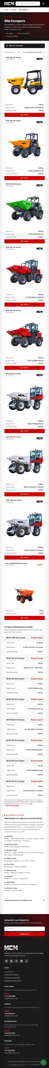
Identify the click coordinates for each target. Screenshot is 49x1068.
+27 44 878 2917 (9, 1013)
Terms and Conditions (11, 975)
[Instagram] (16, 961)
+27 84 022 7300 (9, 1033)
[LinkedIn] (21, 961)
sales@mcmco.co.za (18, 1065)
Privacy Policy (8, 972)
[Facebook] (6, 961)
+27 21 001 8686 (9, 996)
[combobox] (27, 3)
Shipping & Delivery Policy (12, 981)
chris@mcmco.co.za (11, 1016)
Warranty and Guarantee (12, 978)
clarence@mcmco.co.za (12, 1035)
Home (6, 9)
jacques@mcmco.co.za (12, 1053)
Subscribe (24, 934)
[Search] (18, 4)
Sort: (18, 52)
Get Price (24, 115)
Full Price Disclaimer (12, 805)
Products (14, 9)
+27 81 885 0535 (34, 1065)
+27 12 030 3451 (9, 1050)
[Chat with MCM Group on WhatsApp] (43, 1062)
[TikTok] (26, 961)
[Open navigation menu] (43, 4)
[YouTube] (11, 961)
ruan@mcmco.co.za (10, 998)
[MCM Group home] (9, 3)
